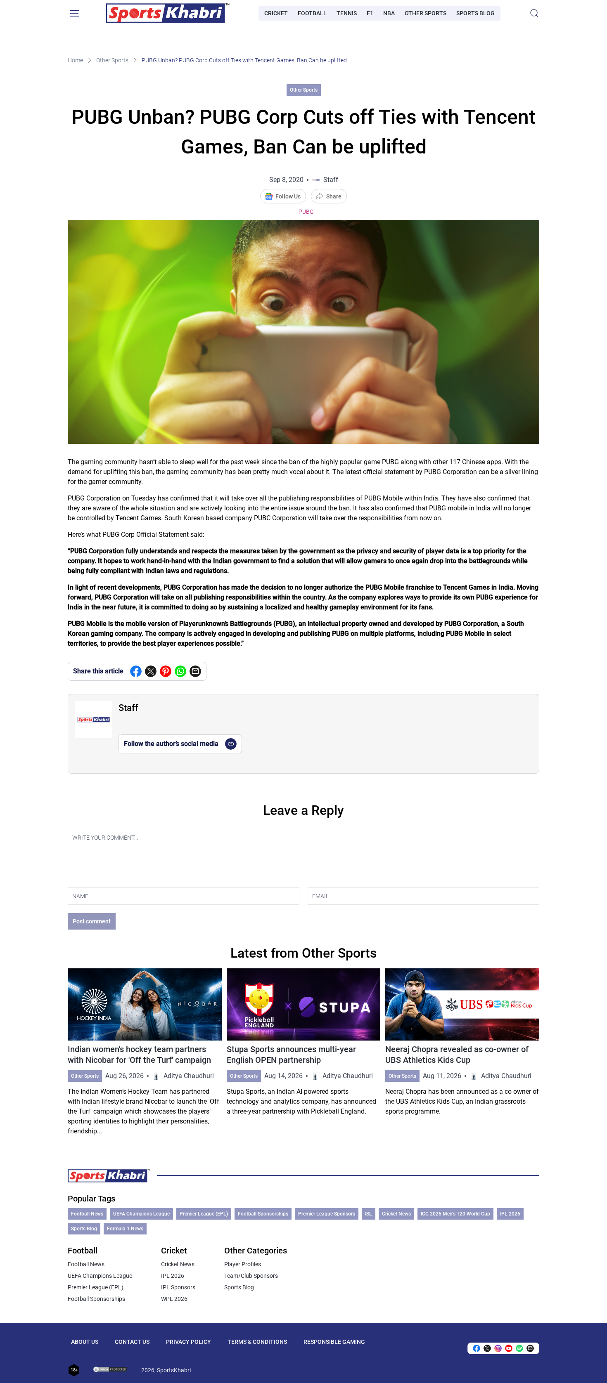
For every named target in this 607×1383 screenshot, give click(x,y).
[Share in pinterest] (165, 671)
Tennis (347, 13)
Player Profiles (242, 1264)
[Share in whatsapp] (180, 671)
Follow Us (288, 196)
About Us (84, 1341)
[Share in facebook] (136, 671)
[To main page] (168, 13)
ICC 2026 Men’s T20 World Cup (455, 1214)
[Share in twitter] (150, 671)
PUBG (306, 211)
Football (312, 13)
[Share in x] (487, 1348)
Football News (87, 1214)
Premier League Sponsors (326, 1214)
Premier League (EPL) (204, 1214)
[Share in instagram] (498, 1348)
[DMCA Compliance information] (110, 1370)
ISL (368, 1214)
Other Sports (425, 13)
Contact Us (132, 1341)
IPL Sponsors (178, 1287)
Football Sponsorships (263, 1214)
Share (333, 196)
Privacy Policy (188, 1341)
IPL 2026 (510, 1214)
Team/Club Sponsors (251, 1275)
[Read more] (145, 1052)
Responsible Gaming (334, 1341)
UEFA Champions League (141, 1214)
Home (75, 60)
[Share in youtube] (508, 1348)
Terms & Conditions (257, 1341)
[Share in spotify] (519, 1348)
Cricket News (396, 1214)
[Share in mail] (195, 671)
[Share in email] (530, 1348)
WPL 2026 (174, 1299)
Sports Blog (475, 13)
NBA (389, 13)
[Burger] (74, 13)
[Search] (534, 13)
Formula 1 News (125, 1229)
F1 (370, 13)
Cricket (276, 13)
